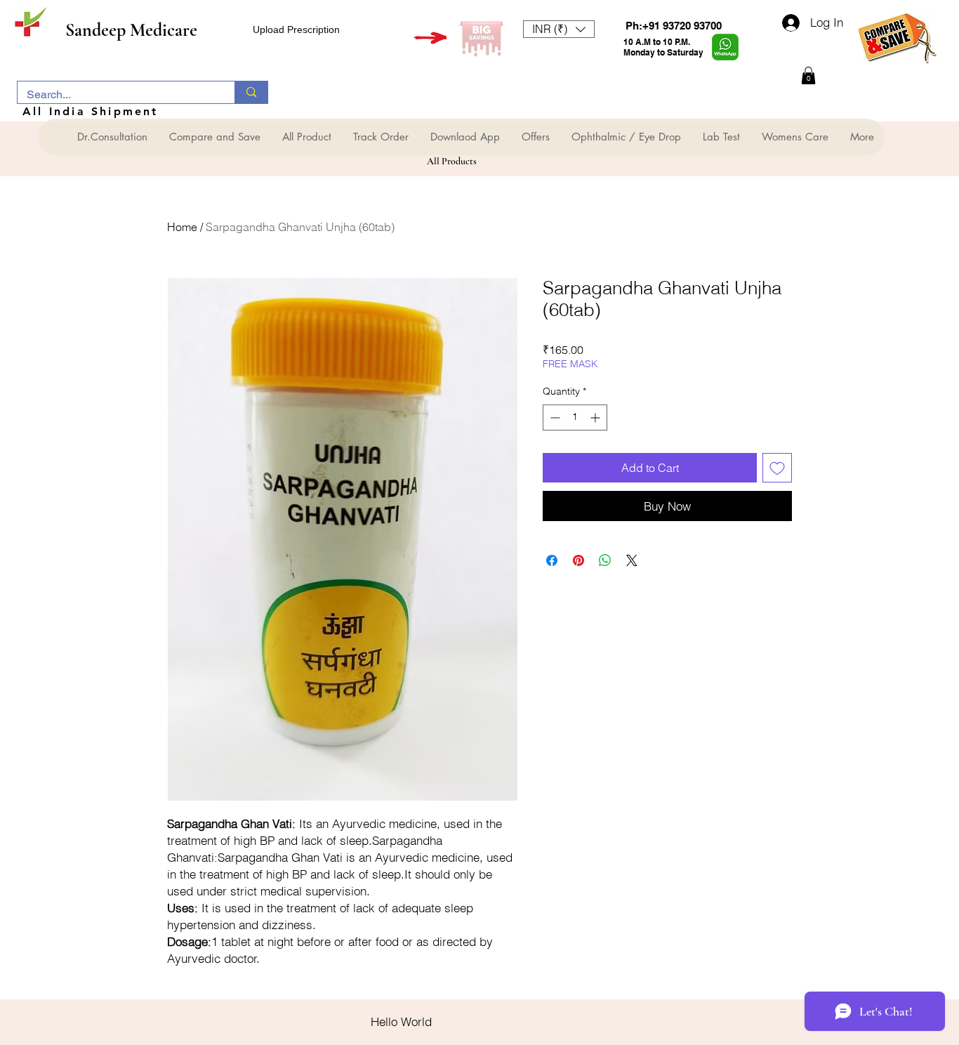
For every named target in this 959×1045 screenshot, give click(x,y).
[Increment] (596, 417)
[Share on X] (631, 560)
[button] (559, 29)
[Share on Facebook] (551, 560)
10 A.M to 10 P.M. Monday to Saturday (663, 47)
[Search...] (250, 92)
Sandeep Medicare (131, 30)
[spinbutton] (575, 417)
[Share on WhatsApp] (605, 560)
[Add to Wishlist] (777, 467)
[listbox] (559, 29)
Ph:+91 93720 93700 (674, 26)
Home (182, 227)
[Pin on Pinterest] (578, 560)
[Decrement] (553, 417)
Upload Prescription (296, 29)
